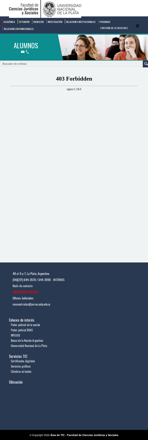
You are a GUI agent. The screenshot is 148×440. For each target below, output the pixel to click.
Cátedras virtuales (21, 371)
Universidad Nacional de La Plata (29, 346)
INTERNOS (58, 280)
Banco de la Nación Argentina (27, 340)
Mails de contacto (22, 286)
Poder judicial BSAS (22, 330)
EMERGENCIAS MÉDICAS (25, 292)
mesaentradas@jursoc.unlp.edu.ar (32, 304)
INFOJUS (15, 335)
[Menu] (137, 26)
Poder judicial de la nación (25, 325)
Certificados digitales (23, 361)
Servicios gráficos (21, 366)
